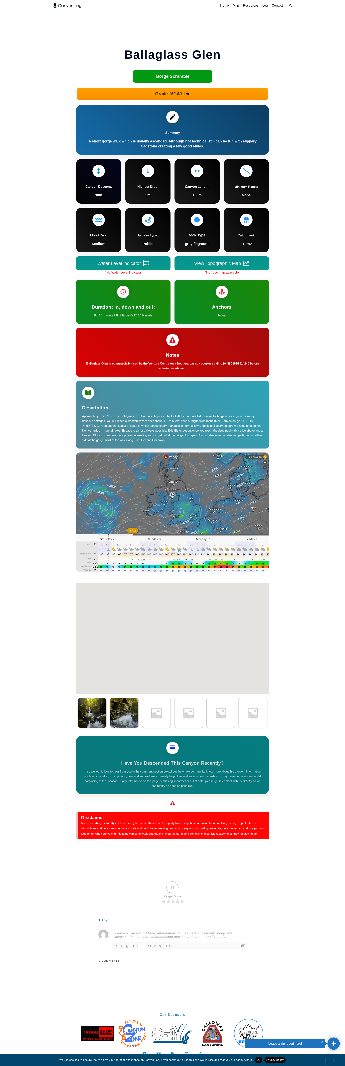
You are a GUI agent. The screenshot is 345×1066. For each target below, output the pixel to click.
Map (236, 5)
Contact (277, 5)
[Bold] (116, 946)
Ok (258, 1059)
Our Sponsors (172, 1014)
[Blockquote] (149, 946)
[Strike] (133, 946)
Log (265, 5)
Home (224, 5)
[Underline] (127, 946)
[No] (333, 1061)
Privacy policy (275, 1059)
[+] (171, 945)
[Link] (161, 946)
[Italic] (121, 946)
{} (166, 945)
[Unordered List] (144, 946)
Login (105, 920)
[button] (290, 5)
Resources (250, 5)
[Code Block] (155, 946)
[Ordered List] (138, 946)
